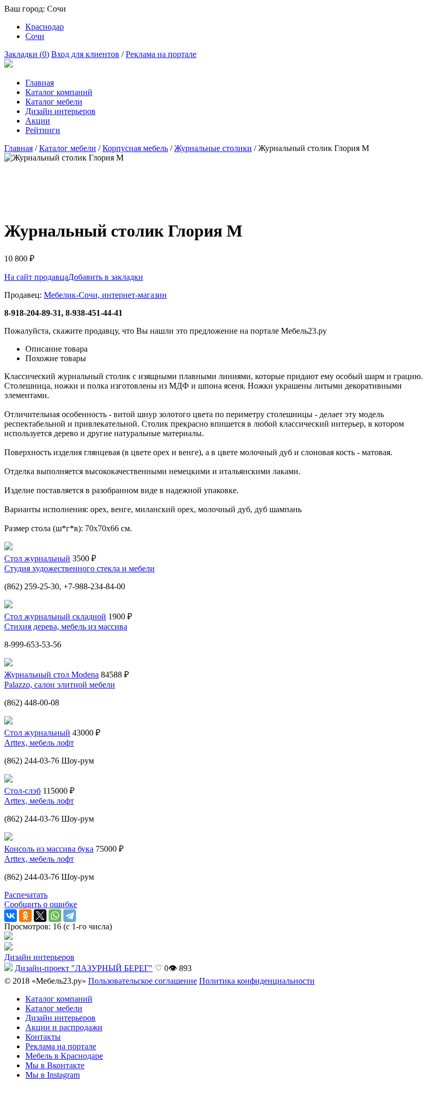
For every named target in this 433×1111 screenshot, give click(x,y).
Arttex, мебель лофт (39, 742)
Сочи (34, 36)
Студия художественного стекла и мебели (79, 568)
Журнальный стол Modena (51, 674)
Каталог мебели (53, 101)
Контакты (43, 1036)
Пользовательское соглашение (142, 980)
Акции (37, 120)
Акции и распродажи (63, 1027)
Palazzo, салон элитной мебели (59, 684)
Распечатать (26, 894)
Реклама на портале (161, 54)
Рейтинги (42, 130)
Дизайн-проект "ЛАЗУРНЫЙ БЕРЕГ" (84, 968)
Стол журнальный (37, 558)
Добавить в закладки (105, 276)
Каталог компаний (58, 92)
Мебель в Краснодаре (64, 1055)
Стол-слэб (22, 790)
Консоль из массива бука (48, 848)
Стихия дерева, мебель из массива (65, 626)
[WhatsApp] (55, 915)
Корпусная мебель (135, 148)
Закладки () (26, 54)
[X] (40, 915)
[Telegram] (69, 915)
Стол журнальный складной (55, 616)
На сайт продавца (36, 276)
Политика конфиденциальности (257, 980)
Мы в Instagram (52, 1074)
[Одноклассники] (25, 915)
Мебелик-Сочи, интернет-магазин (105, 294)
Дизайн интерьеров (60, 111)
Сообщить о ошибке (40, 904)
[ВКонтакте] (10, 915)
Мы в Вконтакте (54, 1065)
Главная (39, 82)
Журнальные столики (213, 148)
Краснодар (44, 26)
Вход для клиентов (85, 54)
